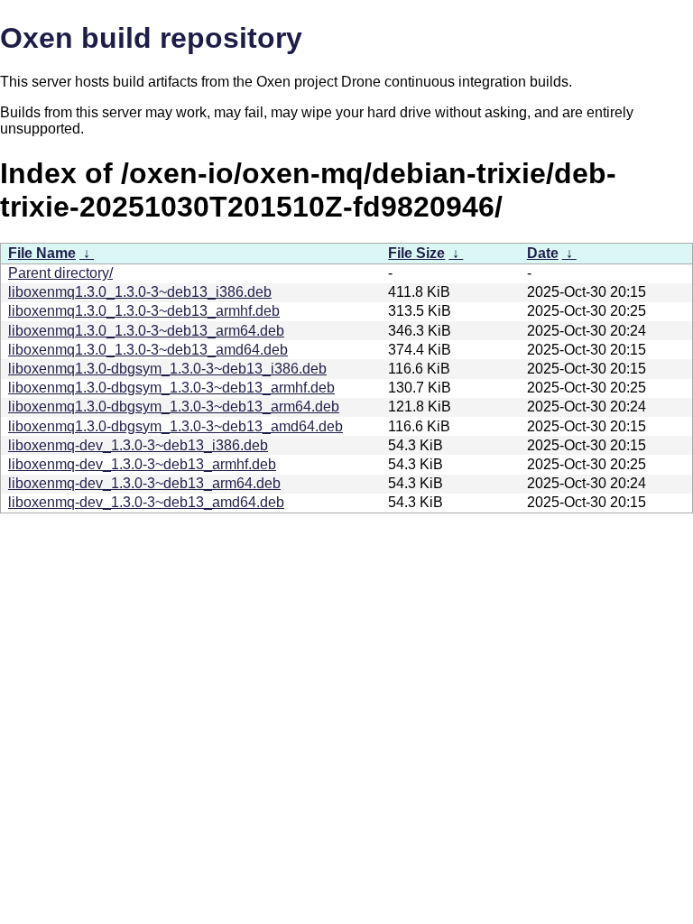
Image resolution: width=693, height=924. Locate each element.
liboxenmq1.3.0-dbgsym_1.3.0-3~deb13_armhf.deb (171, 387)
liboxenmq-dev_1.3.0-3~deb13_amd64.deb (146, 502)
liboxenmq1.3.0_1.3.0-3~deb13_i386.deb (140, 292)
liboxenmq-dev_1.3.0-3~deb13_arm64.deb (144, 483)
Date (543, 253)
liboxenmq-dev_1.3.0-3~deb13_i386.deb (138, 445)
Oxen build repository (151, 38)
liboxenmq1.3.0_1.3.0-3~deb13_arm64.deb (146, 330)
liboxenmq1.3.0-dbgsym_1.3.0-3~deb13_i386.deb (167, 368)
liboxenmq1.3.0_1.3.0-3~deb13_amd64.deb (148, 349)
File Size (416, 253)
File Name (42, 253)
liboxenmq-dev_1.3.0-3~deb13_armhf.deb (142, 464)
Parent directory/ (60, 273)
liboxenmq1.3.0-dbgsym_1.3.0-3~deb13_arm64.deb (173, 406)
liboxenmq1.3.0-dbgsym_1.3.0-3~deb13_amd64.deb (175, 426)
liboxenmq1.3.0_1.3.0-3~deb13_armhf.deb (144, 311)
